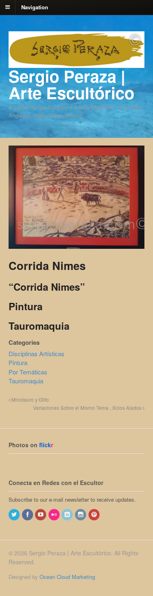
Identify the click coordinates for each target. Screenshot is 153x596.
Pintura (18, 362)
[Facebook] (28, 514)
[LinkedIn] (68, 514)
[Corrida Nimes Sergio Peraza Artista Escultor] (76, 244)
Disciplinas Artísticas (36, 353)
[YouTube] (41, 514)
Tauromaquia (26, 380)
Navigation (34, 7)
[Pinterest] (95, 514)
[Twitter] (15, 514)
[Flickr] (55, 514)
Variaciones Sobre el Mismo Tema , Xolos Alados (88, 408)
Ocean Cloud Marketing (67, 577)
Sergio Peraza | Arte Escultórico (71, 84)
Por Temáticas (28, 372)
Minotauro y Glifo (29, 399)
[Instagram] (81, 514)
